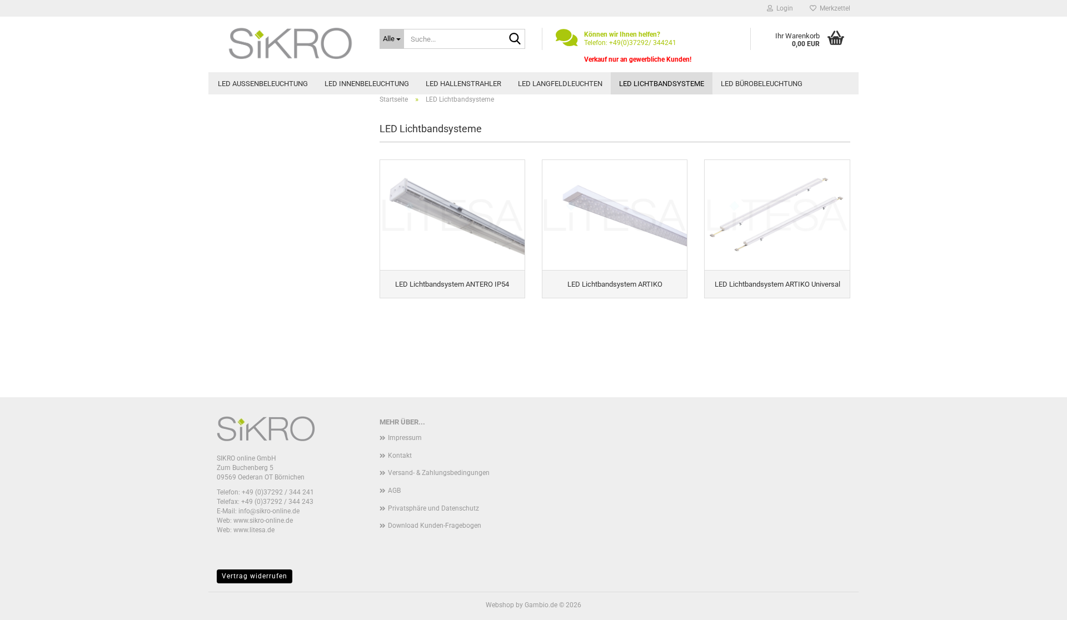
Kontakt (400, 455)
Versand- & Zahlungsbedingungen (439, 473)
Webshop (500, 605)
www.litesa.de (254, 530)
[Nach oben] (1036, 603)
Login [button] (783, 8)
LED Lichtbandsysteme (661, 83)
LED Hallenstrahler (463, 83)
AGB (394, 490)
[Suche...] (514, 39)
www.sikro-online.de (263, 520)
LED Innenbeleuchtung (367, 83)
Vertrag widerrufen (254, 576)
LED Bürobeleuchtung (761, 83)
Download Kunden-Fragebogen (434, 525)
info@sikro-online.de (269, 511)
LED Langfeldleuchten (560, 83)
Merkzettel (833, 8)
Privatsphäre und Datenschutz (433, 508)
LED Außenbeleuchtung (263, 83)
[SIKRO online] (290, 44)
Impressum (405, 438)
